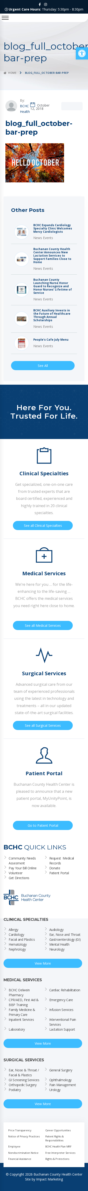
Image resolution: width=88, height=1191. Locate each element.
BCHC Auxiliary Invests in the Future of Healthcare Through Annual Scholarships (51, 315)
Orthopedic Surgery (23, 1085)
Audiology (56, 929)
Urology (55, 1090)
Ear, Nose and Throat (64, 934)
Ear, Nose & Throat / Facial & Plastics (24, 1072)
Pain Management (62, 1085)
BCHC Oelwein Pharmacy (20, 992)
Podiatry (15, 1090)
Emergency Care (61, 1000)
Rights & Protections (57, 1159)
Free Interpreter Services (60, 1152)
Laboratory (17, 1029)
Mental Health (59, 944)
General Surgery (60, 1070)
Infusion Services (61, 1009)
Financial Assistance (19, 1159)
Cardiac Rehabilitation (64, 990)
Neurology (57, 949)
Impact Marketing (49, 1179)
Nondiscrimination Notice (23, 1152)
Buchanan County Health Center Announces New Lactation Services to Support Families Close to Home (52, 255)
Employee (14, 1146)
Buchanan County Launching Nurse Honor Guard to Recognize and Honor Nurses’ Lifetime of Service (52, 286)
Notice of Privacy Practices (24, 1136)
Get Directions (19, 878)
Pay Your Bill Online (23, 868)
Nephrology (17, 949)
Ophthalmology (60, 1080)
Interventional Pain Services (63, 1022)
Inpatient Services (21, 1019)
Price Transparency (19, 1130)
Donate (54, 868)
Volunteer (16, 873)
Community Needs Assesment (23, 860)
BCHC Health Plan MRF (58, 1146)
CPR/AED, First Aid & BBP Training (24, 1002)
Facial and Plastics (22, 939)
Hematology (18, 944)
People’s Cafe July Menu (51, 339)
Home (12, 72)
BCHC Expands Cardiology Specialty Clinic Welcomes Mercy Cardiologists (52, 228)
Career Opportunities (58, 1130)
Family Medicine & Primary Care (22, 1012)
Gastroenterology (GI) (65, 939)
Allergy (13, 929)
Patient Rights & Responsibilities (55, 1138)
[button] (82, 53)
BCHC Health (25, 109)
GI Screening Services (24, 1080)
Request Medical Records (62, 860)
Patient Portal (59, 873)
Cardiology (16, 934)
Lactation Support (62, 1029)
